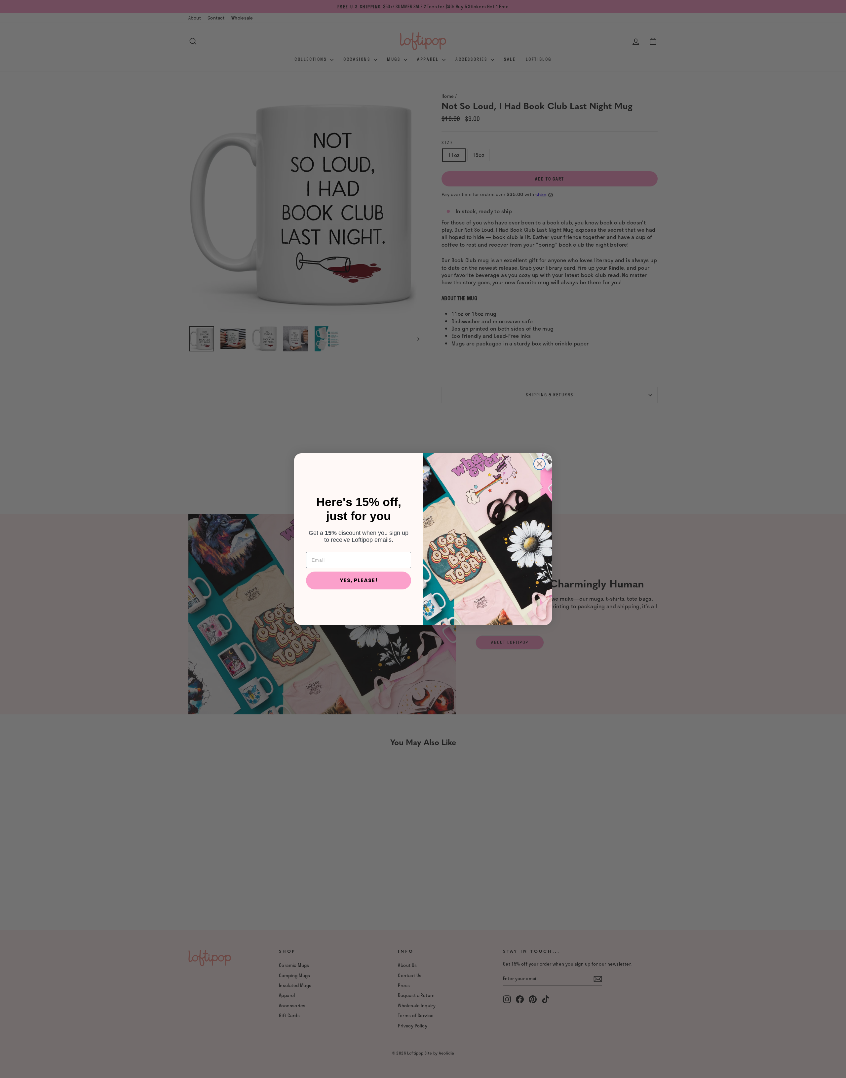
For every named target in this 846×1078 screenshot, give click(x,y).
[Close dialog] (539, 464)
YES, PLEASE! (359, 580)
